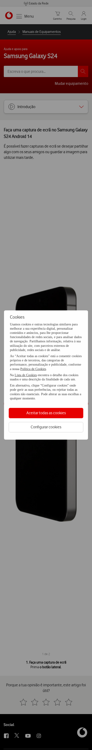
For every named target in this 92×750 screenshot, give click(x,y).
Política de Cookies (33, 369)
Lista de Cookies (26, 375)
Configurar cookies (46, 427)
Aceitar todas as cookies (46, 412)
